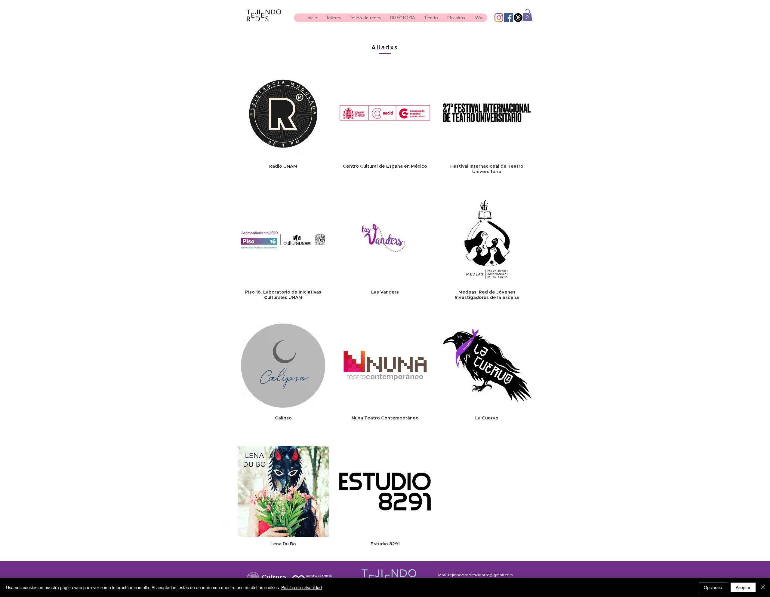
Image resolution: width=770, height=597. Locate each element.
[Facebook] (508, 17)
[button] (527, 15)
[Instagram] (498, 17)
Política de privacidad (301, 587)
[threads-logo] (518, 17)
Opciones (713, 587)
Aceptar (743, 587)
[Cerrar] (762, 587)
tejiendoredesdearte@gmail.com (480, 575)
